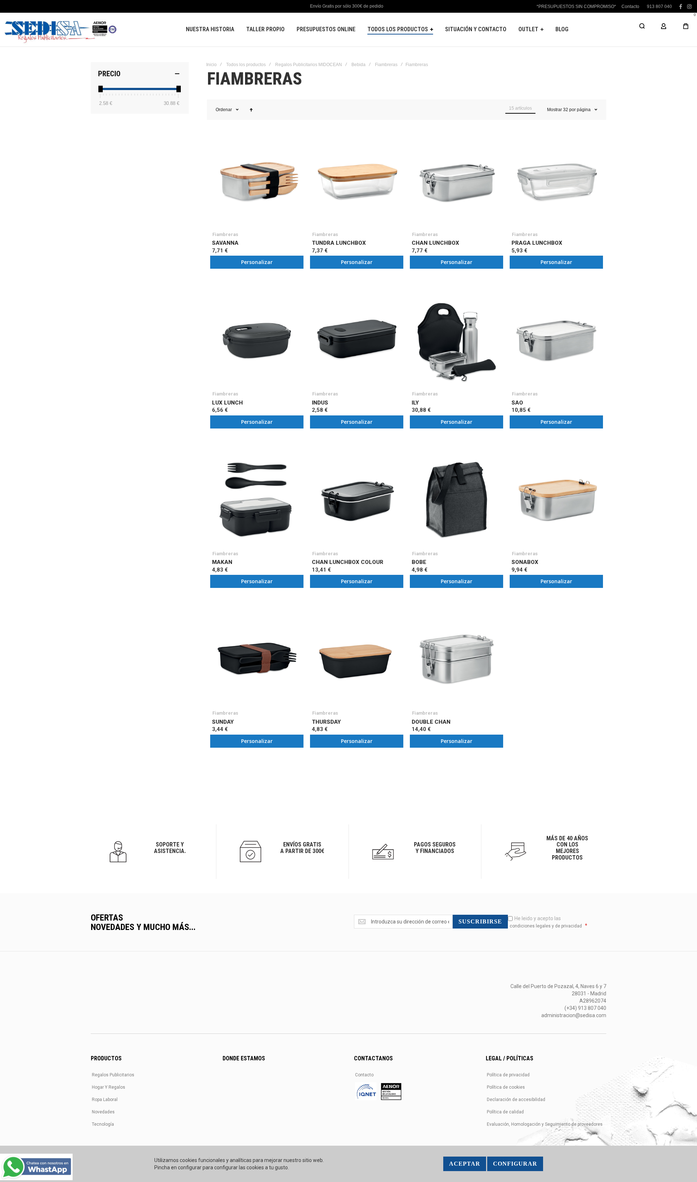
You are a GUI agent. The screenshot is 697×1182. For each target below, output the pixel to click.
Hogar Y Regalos (108, 1087)
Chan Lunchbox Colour (347, 562)
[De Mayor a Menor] (251, 109)
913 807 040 (659, 6)
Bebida (358, 64)
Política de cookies (506, 1087)
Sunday (223, 722)
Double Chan (431, 722)
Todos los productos (246, 64)
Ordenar (224, 109)
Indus (320, 402)
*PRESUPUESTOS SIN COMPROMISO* (576, 6)
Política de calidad (505, 1111)
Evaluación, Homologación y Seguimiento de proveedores (545, 1124)
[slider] (100, 89)
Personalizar (257, 262)
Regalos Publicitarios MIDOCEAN (308, 64)
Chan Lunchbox (435, 243)
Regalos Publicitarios (113, 1074)
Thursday (326, 722)
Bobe (419, 562)
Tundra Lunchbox (339, 243)
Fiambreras (386, 64)
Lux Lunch (227, 402)
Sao (517, 402)
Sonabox (524, 562)
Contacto (630, 6)
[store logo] (60, 29)
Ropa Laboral (105, 1099)
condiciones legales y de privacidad (546, 926)
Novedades (103, 1111)
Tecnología (103, 1124)
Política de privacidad (508, 1074)
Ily (415, 402)
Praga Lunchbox (536, 243)
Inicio (211, 64)
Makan (222, 562)
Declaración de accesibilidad (516, 1099)
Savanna (225, 243)
